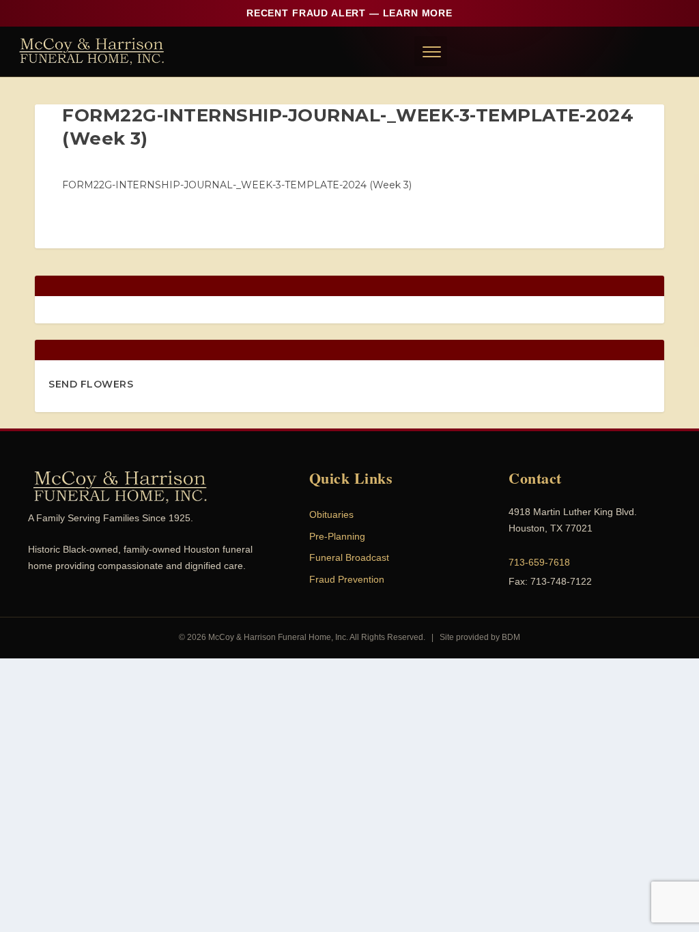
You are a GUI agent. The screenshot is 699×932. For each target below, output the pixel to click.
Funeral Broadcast (349, 557)
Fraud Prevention (346, 579)
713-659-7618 (539, 562)
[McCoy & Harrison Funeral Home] (92, 51)
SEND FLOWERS (90, 384)
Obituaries (331, 514)
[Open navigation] (430, 51)
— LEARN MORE (349, 13)
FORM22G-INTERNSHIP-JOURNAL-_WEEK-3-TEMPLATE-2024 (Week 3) (237, 185)
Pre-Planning (337, 536)
